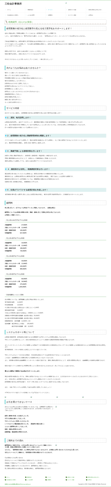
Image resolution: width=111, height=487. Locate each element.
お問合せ (91, 15)
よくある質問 (31, 15)
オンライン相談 (72, 15)
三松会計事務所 (13, 3)
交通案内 (50, 15)
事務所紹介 (30, 9)
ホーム (9, 9)
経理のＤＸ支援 (72, 9)
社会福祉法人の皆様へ (13, 15)
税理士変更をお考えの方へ (95, 9)
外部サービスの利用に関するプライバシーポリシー (18, 484)
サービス (50, 9)
